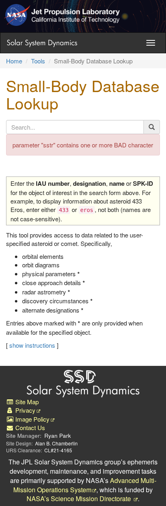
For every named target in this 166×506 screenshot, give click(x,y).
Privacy (24, 410)
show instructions (32, 345)
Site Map (26, 401)
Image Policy (32, 419)
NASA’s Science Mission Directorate (80, 498)
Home (14, 61)
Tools (38, 61)
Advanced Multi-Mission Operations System (84, 485)
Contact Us (29, 427)
